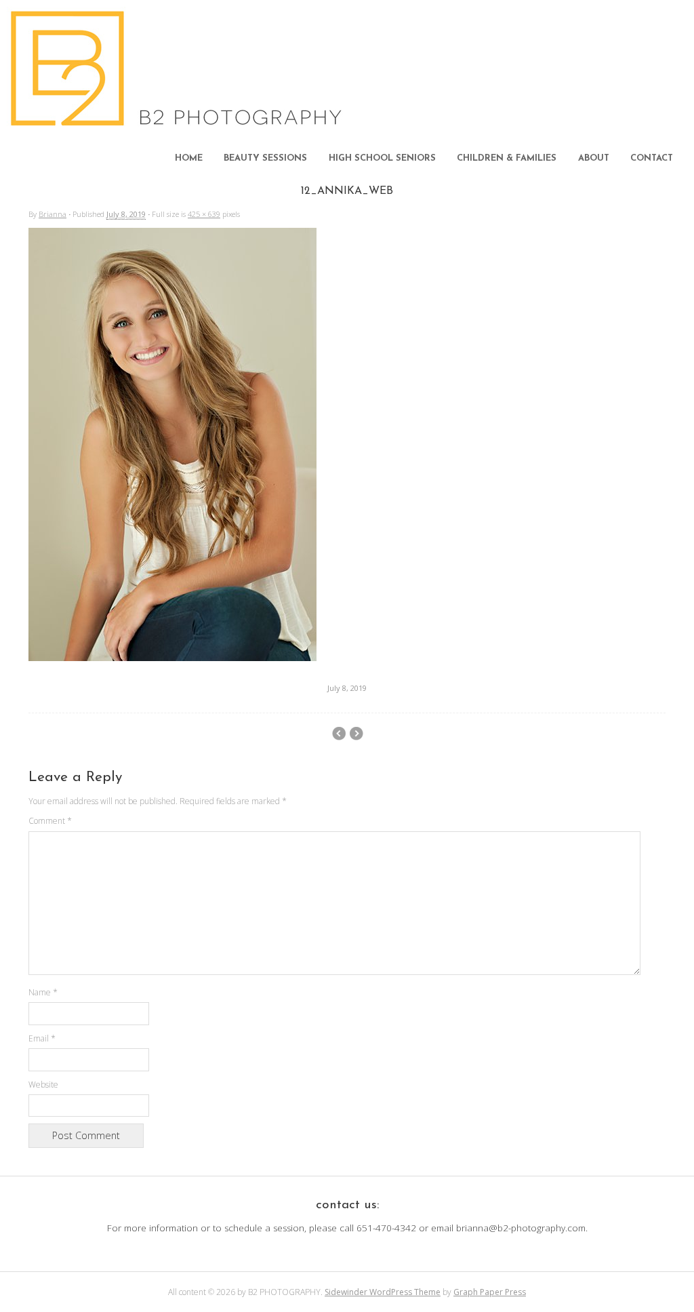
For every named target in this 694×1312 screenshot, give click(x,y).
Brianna (52, 214)
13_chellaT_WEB (338, 733)
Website (43, 1084)
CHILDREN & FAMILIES (506, 158)
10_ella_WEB (356, 733)
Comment (50, 821)
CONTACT (651, 158)
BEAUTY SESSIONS (265, 158)
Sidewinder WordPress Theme (383, 1292)
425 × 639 (204, 214)
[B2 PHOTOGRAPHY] (180, 122)
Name (43, 992)
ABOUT (593, 158)
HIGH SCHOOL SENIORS (382, 158)
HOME (189, 158)
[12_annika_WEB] (172, 657)
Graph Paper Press (489, 1292)
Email (42, 1038)
